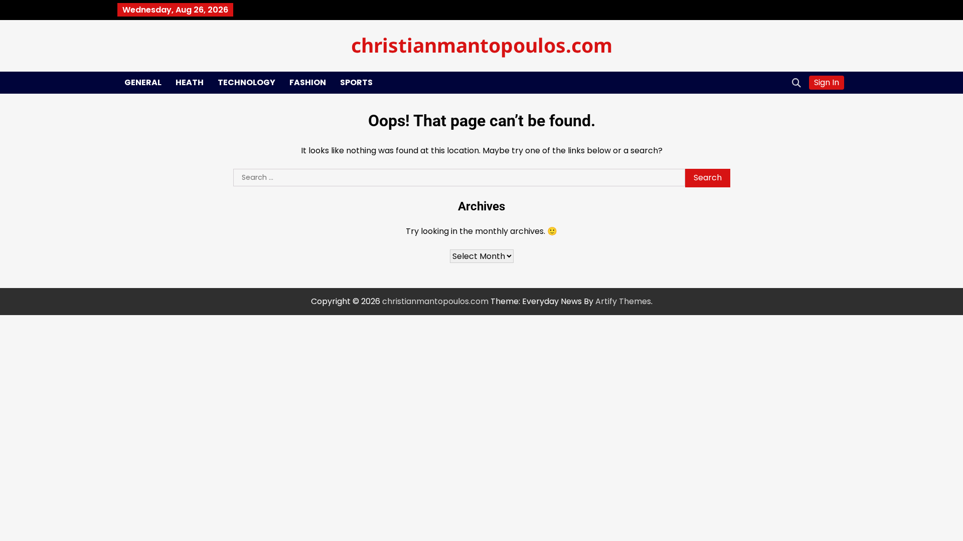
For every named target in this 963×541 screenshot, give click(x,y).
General (143, 82)
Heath (190, 82)
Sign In (826, 82)
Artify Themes (623, 301)
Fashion (307, 82)
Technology (246, 82)
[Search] (796, 82)
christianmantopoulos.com (481, 45)
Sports (356, 82)
